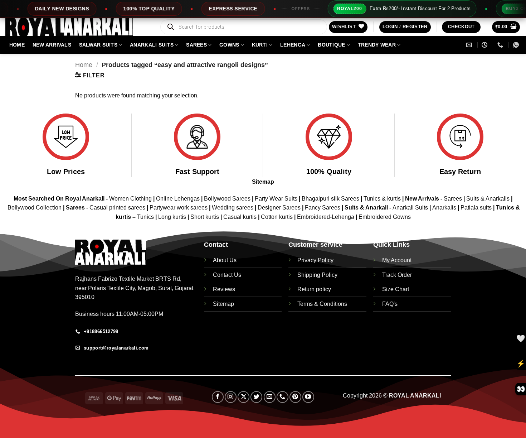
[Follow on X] (243, 397)
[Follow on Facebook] (218, 397)
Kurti (260, 45)
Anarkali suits (152, 45)
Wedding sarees (232, 207)
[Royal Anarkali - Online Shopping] (76, 27)
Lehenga (292, 45)
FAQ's (390, 304)
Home (83, 64)
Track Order (397, 275)
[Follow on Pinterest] (295, 397)
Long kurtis (172, 217)
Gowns (229, 45)
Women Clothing (130, 199)
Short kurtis (205, 217)
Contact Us (227, 275)
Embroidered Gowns (385, 217)
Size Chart (395, 289)
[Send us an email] (270, 397)
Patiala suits (477, 207)
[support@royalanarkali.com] (470, 45)
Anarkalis (445, 207)
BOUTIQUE (331, 45)
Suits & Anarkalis (488, 199)
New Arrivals (52, 45)
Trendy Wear (377, 45)
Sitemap (263, 182)
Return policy (314, 289)
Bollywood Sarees (227, 199)
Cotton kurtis (277, 217)
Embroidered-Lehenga (325, 217)
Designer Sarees (279, 207)
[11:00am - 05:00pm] (485, 45)
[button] (405, 27)
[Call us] (282, 397)
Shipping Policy (317, 275)
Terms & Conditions (322, 304)
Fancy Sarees (322, 207)
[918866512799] (517, 45)
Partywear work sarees (179, 207)
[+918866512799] (501, 45)
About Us (225, 260)
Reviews (224, 289)
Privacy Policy (315, 260)
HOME (17, 45)
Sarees (196, 45)
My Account (396, 260)
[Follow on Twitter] (256, 397)
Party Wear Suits (276, 199)
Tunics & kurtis (382, 199)
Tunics (146, 217)
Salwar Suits (98, 45)
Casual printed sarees (117, 207)
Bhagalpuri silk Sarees (330, 199)
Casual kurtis (240, 217)
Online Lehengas (178, 199)
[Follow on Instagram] (231, 397)
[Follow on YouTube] (308, 397)
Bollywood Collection (35, 207)
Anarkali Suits (411, 207)
